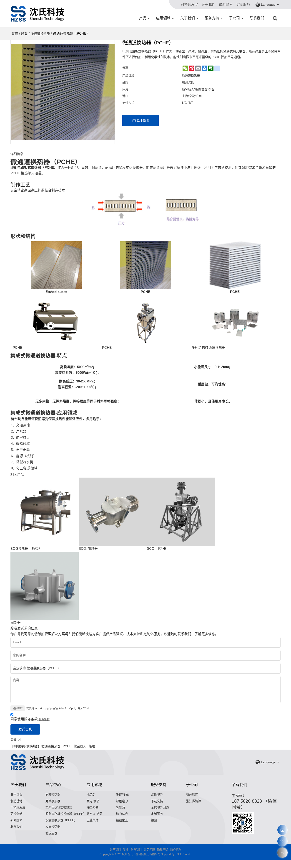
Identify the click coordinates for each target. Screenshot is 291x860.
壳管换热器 (52, 801)
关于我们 (208, 4)
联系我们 (257, 18)
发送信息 (25, 729)
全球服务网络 (160, 807)
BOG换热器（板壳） (26, 548)
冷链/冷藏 (122, 794)
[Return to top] (282, 852)
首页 (15, 34)
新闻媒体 (16, 820)
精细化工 (122, 820)
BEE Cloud (183, 854)
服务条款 (44, 719)
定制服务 (243, 4)
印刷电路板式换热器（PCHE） (65, 814)
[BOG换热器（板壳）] (44, 512)
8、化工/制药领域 (24, 468)
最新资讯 (226, 4)
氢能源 (120, 807)
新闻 (125, 849)
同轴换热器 (52, 794)
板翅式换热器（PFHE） (61, 820)
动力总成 (122, 814)
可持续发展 (189, 4)
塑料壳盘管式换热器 (58, 807)
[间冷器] (44, 586)
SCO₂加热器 (88, 548)
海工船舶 (92, 807)
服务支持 (212, 18)
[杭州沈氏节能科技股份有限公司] (37, 14)
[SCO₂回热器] (181, 512)
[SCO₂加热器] (113, 512)
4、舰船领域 (20, 443)
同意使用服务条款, (30, 719)
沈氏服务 (157, 794)
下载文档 (157, 801)
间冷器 (15, 622)
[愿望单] (282, 841)
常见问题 (149, 849)
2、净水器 (18, 431)
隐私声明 (162, 849)
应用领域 (163, 18)
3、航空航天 (20, 437)
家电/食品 (93, 801)
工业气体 (92, 820)
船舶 (92, 746)
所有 (24, 34)
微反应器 (51, 833)
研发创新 (16, 814)
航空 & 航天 (94, 814)
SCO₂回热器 (156, 548)
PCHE (67, 746)
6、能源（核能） (24, 456)
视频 (154, 820)
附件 (20, 708)
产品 (142, 18)
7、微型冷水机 (22, 462)
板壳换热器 (52, 826)
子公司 (234, 18)
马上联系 (143, 120)
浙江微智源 (193, 801)
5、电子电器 (20, 450)
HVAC (91, 794)
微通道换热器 (40, 34)
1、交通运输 (20, 425)
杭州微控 (192, 794)
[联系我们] (282, 830)
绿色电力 (122, 801)
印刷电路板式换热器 (24, 746)
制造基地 (16, 801)
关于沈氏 (16, 794)
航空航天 (80, 746)
